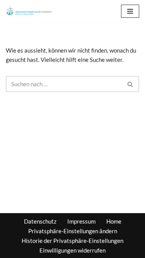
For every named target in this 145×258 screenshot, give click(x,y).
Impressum (81, 221)
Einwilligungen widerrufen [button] (72, 250)
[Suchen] (130, 84)
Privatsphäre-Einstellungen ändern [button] (72, 230)
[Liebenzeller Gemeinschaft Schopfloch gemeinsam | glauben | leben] (29, 11)
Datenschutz (40, 221)
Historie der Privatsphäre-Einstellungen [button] (72, 240)
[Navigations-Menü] (130, 11)
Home (113, 221)
